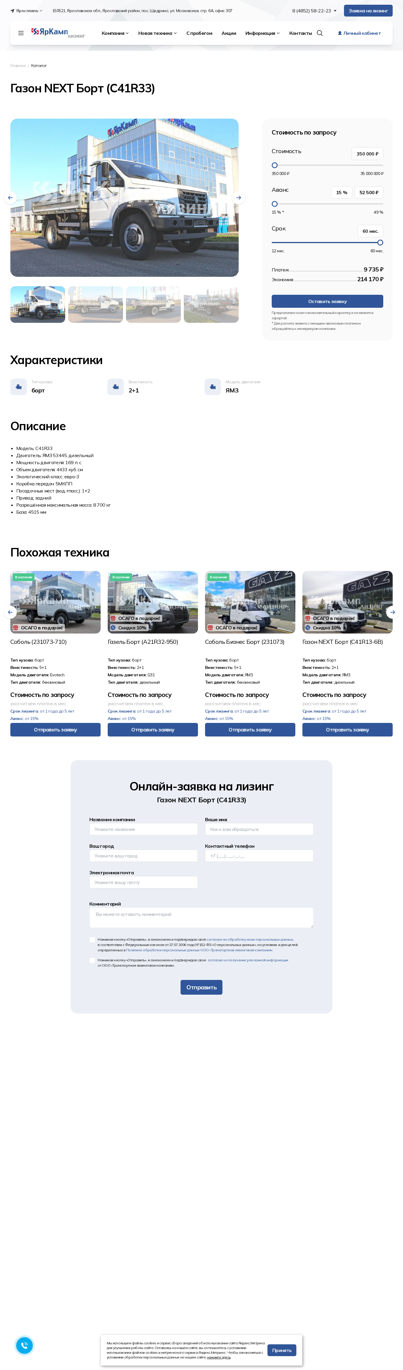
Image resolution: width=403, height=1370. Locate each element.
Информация (260, 33)
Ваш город (101, 846)
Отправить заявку (55, 729)
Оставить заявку (327, 301)
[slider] (275, 165)
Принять (282, 1350)
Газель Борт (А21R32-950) (143, 641)
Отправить (201, 987)
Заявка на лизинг (368, 11)
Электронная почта (111, 872)
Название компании (112, 819)
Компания (113, 33)
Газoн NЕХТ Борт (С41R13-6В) (342, 641)
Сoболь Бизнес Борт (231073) (244, 641)
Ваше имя (216, 819)
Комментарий (105, 904)
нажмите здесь (219, 1357)
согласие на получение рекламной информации (247, 960)
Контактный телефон (229, 846)
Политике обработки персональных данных (199, 950)
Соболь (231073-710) (38, 641)
